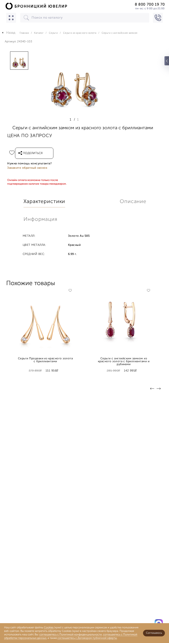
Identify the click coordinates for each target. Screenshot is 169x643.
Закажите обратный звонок (27, 168)
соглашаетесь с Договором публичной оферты (87, 638)
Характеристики (44, 201)
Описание (133, 201)
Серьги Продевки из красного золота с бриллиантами (45, 360)
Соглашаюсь (154, 633)
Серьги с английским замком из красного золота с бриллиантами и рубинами (124, 360)
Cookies (49, 627)
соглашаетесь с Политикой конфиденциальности (70, 634)
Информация (40, 219)
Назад (10, 33)
